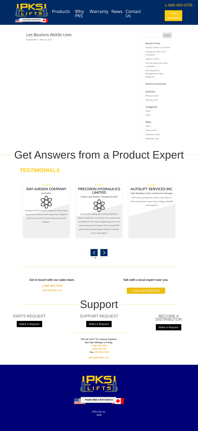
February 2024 (151, 95)
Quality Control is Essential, (157, 47)
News (147, 111)
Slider (148, 115)
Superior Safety (152, 59)
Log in (148, 126)
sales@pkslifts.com (52, 290)
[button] (94, 252)
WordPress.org (152, 138)
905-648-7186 (101, 352)
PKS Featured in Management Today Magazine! (154, 73)
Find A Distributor (174, 15)
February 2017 (151, 100)
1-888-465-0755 (178, 5)
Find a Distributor (146, 290)
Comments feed (152, 134)
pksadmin (33, 39)
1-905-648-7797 (99, 349)
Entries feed (150, 130)
